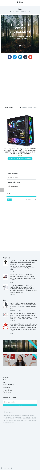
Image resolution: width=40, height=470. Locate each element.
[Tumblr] (11, 468)
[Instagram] (8, 468)
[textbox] (13, 186)
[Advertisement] (20, 227)
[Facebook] (1, 468)
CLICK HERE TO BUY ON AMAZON (20, 158)
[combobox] (21, 186)
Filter (9, 199)
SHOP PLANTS (20, 45)
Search (34, 178)
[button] (20, 2)
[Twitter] (5, 468)
